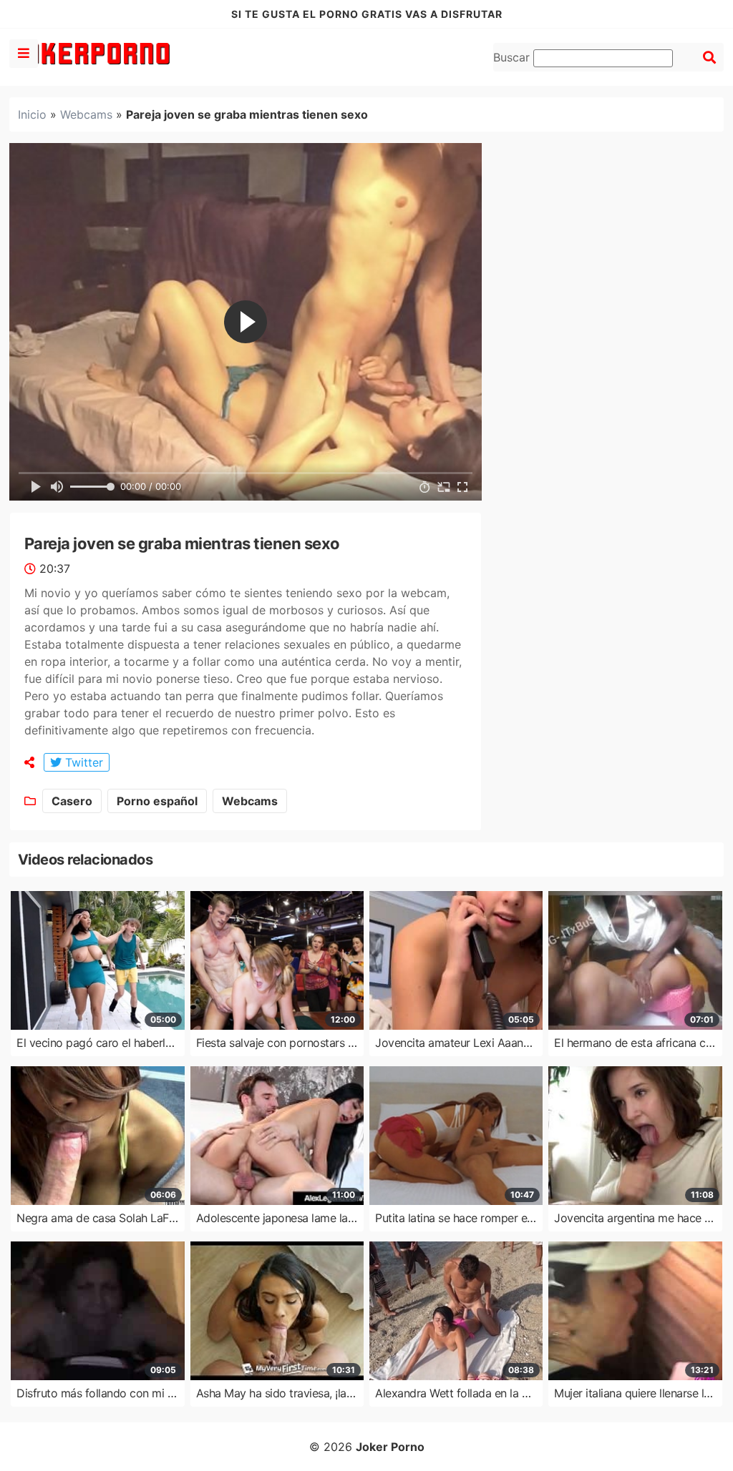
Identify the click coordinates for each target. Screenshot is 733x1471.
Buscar (513, 57)
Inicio (32, 114)
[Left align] (23, 53)
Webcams (86, 114)
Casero (72, 801)
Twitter (82, 762)
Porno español (157, 801)
